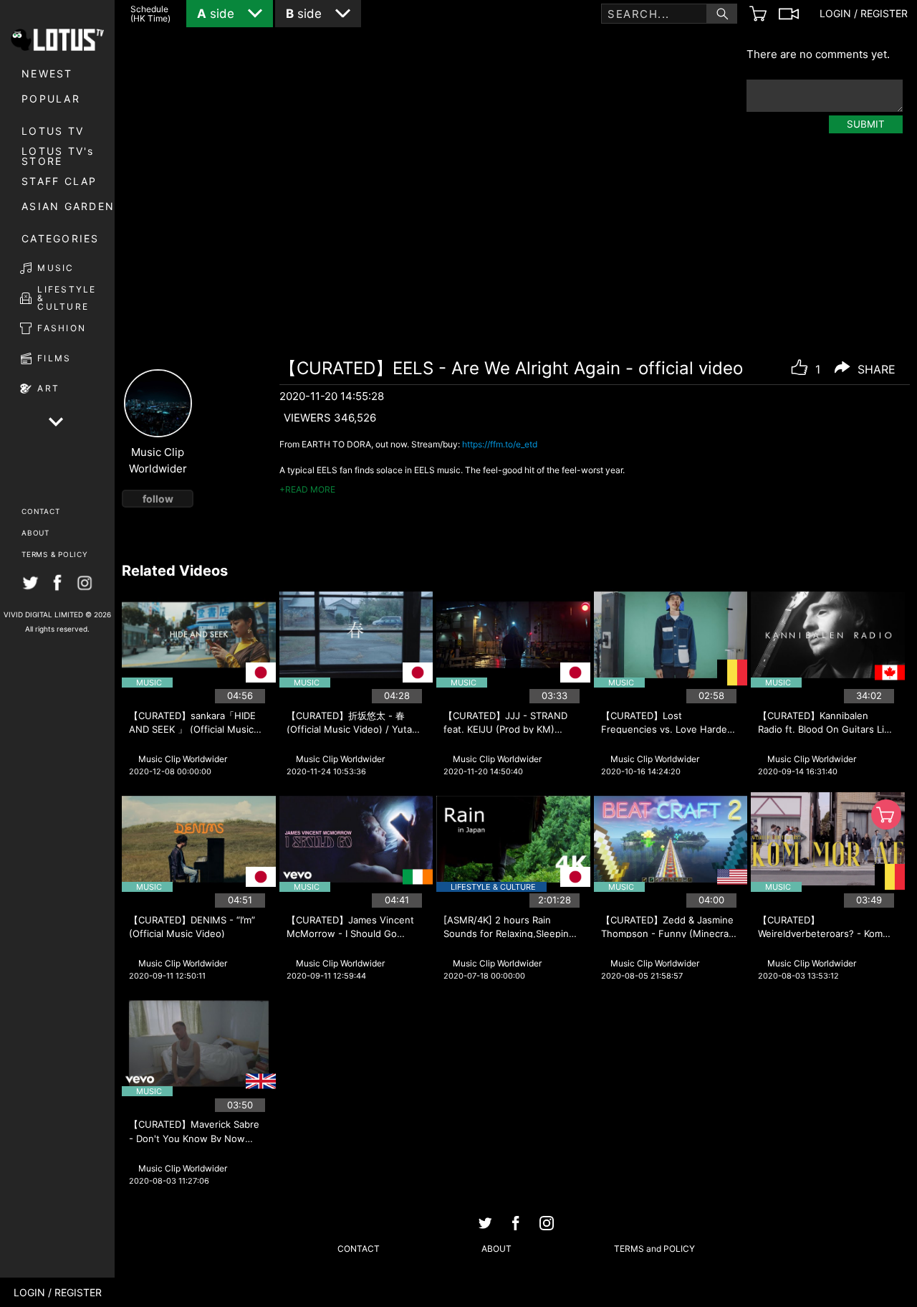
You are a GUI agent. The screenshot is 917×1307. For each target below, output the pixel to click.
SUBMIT (866, 124)
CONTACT (40, 511)
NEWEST (47, 73)
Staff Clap (59, 181)
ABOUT (35, 532)
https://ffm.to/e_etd (499, 444)
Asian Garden (68, 206)
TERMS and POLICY (654, 1248)
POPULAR (50, 98)
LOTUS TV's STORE (58, 156)
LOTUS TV (52, 131)
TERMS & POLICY (54, 554)
